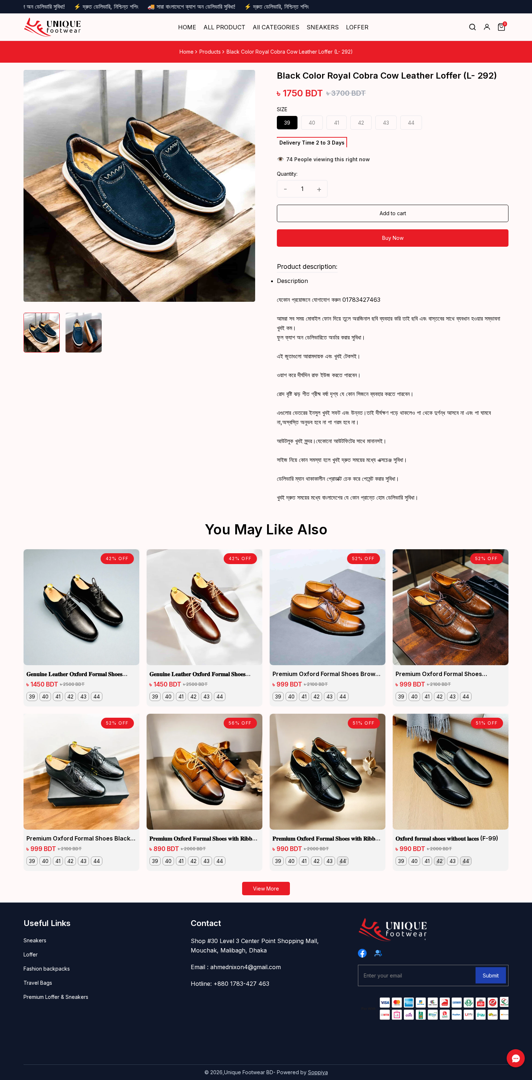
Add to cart (393, 213)
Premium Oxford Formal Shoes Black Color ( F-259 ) (78, 839)
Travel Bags (38, 983)
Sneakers (35, 940)
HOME (187, 27)
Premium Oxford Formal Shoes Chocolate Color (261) (439, 674)
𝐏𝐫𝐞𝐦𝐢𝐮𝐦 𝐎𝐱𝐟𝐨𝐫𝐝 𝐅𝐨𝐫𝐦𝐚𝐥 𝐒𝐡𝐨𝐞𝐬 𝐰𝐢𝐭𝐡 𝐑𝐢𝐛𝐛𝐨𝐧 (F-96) (327, 839)
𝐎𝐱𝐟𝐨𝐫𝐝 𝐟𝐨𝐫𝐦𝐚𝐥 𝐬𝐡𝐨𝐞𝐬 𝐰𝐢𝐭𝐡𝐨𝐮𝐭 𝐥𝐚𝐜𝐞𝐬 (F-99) (447, 838)
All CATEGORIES (276, 27)
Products (210, 52)
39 (287, 123)
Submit (491, 975)
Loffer (31, 954)
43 (386, 123)
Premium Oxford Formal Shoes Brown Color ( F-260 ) (326, 674)
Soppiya (318, 1072)
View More (266, 888)
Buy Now (393, 238)
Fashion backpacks (47, 969)
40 (312, 123)
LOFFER (357, 27)
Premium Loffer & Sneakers (56, 997)
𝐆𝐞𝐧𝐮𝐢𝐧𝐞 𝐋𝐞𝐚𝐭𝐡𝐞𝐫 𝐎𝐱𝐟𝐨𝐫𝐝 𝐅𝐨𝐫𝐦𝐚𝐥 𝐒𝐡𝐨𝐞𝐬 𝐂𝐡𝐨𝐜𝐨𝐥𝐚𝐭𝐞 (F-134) (197, 674)
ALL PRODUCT (224, 27)
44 (411, 123)
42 (361, 123)
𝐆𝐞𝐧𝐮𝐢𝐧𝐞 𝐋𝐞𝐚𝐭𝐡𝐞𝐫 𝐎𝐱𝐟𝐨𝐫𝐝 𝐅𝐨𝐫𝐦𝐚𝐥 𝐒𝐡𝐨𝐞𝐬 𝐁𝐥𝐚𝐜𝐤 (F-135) (74, 674)
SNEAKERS (323, 27)
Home (187, 52)
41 (336, 123)
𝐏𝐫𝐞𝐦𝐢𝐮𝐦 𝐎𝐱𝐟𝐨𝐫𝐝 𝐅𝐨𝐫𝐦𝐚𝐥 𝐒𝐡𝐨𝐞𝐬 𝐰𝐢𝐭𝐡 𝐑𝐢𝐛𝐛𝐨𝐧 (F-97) (203, 839)
